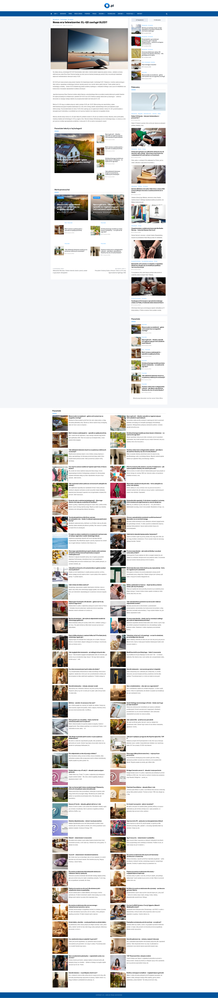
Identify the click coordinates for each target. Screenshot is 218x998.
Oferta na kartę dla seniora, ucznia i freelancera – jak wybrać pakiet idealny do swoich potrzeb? (145, 467)
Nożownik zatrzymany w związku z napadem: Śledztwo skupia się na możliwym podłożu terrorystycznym (147, 265)
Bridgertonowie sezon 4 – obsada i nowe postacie (144, 770)
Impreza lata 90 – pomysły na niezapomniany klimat (145, 821)
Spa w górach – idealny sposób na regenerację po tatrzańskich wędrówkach (114, 135)
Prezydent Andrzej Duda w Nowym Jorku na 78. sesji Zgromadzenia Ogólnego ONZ (110, 272)
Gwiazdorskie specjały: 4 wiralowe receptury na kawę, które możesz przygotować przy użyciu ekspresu (146, 501)
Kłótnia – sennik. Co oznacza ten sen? (82, 703)
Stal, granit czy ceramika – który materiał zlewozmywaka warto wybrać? (83, 720)
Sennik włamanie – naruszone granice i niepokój (143, 669)
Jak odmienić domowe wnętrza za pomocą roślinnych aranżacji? (112, 173)
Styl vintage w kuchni (149, 64)
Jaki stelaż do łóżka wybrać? (79, 585)
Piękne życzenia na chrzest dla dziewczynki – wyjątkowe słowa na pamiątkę (85, 889)
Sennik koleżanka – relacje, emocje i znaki (83, 686)
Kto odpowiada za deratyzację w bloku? (82, 753)
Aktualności (56, 19)
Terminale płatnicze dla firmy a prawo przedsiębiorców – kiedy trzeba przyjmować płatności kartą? (88, 519)
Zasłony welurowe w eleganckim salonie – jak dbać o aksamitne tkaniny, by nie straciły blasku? (111, 251)
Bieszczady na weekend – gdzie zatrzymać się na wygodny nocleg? (74, 161)
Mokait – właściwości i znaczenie (80, 838)
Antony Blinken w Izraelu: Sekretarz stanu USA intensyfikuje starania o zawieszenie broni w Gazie (148, 190)
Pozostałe (129, 13)
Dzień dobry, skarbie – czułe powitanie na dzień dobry (87, 922)
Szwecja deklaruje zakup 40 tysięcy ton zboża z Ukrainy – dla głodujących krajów (152, 53)
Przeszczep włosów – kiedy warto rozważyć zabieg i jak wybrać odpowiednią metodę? (145, 619)
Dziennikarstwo (147, 113)
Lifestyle (154, 113)
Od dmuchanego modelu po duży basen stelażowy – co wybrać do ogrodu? (114, 160)
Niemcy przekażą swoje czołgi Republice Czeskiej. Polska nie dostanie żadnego (152, 29)
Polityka (140, 186)
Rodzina (101, 13)
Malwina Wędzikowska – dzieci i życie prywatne (85, 821)
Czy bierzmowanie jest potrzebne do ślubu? (84, 669)
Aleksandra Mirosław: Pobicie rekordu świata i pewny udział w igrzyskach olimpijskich (70, 272)
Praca (94, 13)
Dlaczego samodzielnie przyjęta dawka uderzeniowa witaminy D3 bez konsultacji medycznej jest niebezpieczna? (87, 552)
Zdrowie (120, 13)
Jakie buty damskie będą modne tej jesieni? (142, 534)
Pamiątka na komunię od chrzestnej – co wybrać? (144, 922)
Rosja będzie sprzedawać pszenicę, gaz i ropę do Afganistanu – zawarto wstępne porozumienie (152, 41)
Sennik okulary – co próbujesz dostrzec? (83, 973)
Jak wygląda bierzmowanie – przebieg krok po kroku (87, 652)
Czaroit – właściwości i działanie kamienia (83, 855)
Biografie (63, 13)
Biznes (139, 149)
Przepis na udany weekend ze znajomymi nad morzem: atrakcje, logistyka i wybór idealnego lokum (88, 535)
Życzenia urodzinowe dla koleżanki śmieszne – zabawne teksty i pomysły (85, 872)
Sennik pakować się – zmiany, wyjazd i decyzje (143, 939)
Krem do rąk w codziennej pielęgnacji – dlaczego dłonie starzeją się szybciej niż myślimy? (85, 501)
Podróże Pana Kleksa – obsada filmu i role (141, 787)
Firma (70, 13)
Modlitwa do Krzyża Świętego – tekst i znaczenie (144, 652)
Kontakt (139, 13)
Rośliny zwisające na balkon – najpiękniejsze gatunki (145, 973)
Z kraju (144, 149)
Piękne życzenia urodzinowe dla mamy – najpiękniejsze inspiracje (141, 872)
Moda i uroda (78, 13)
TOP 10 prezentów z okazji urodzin (139, 956)
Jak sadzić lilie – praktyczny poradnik (140, 720)
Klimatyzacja (137, 398)
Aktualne (158, 20)
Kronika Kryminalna (136, 261)
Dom (55, 13)
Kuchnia (153, 62)
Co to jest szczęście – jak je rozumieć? (140, 804)
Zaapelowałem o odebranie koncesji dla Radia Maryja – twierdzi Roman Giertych (147, 229)
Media (159, 113)
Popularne (140, 20)
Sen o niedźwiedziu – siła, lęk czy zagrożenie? (143, 686)
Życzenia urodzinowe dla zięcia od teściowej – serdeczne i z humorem (143, 855)
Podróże (87, 13)
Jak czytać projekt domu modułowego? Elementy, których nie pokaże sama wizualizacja (86, 788)
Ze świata (70, 19)
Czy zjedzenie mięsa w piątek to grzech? (83, 939)
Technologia (111, 13)
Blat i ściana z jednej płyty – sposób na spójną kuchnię (114, 147)
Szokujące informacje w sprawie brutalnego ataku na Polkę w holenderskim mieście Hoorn (147, 301)
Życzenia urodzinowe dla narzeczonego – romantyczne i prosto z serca (83, 906)
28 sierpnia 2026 (110, 139)
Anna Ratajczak (68, 25)
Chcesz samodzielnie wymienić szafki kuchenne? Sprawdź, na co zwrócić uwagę (144, 518)
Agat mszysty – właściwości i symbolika (140, 838)
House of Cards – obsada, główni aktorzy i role (85, 804)
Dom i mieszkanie (146, 62)
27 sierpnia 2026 (110, 163)
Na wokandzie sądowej (147, 261)
